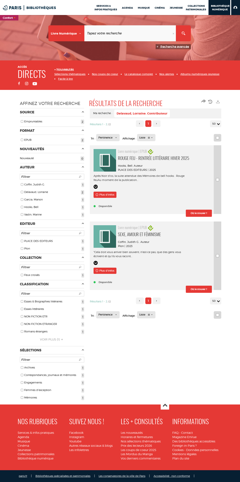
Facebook (76, 433)
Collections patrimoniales (36, 454)
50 (214, 123)
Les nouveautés (132, 433)
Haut (165, 405)
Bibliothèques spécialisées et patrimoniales (62, 475)
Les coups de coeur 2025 (138, 450)
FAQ (175, 433)
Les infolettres (79, 450)
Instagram (76, 437)
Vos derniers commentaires (140, 458)
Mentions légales (184, 454)
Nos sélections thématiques (141, 441)
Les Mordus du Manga (137, 454)
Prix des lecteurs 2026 (136, 445)
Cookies (178, 450)
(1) (50, 339)
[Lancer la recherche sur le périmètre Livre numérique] (183, 33)
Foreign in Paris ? (184, 445)
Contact (187, 433)
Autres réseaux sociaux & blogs (91, 445)
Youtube (75, 441)
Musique (24, 441)
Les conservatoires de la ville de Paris (122, 475)
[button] (235, 7)
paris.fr (23, 475)
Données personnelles (202, 450)
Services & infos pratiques (36, 433)
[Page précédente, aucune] (140, 123)
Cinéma (23, 445)
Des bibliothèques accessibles (193, 441)
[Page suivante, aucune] (156, 123)
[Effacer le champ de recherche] (174, 33)
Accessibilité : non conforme (172, 475)
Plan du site (180, 458)
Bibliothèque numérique (35, 458)
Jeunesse (24, 450)
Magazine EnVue (184, 437)
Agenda (23, 437)
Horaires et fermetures (137, 437)
